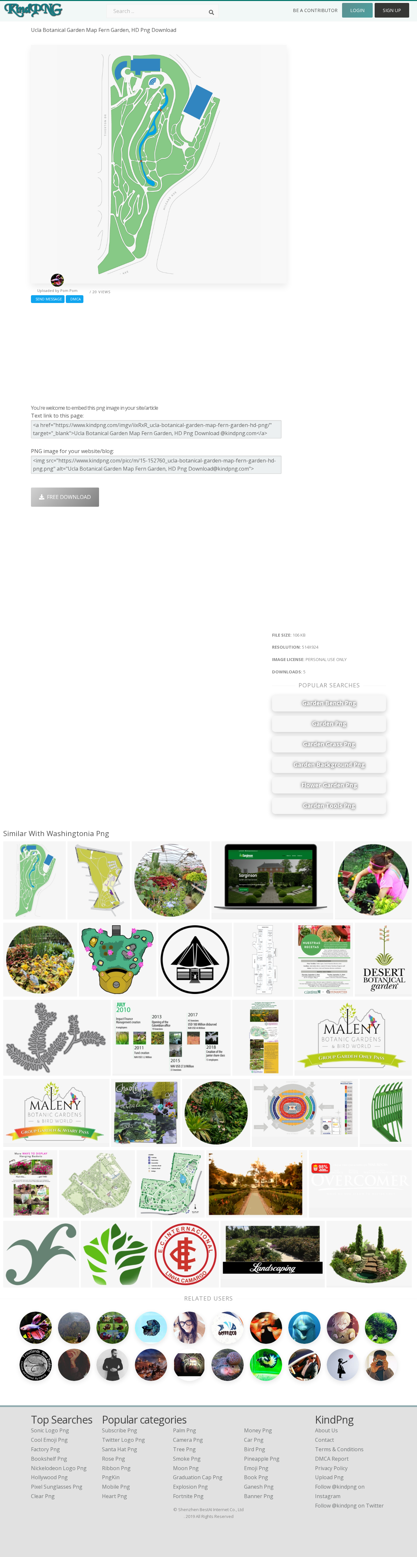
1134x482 (94, 1283)
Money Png (258, 1430)
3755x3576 (93, 992)
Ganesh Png (259, 1486)
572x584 (372, 1143)
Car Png (254, 1439)
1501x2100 (369, 992)
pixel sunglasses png (56, 1486)
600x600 (15, 992)
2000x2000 (172, 992)
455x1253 (247, 992)
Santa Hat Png (119, 1449)
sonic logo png (50, 1430)
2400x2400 (167, 1283)
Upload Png (329, 1477)
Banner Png (258, 1496)
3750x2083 (226, 915)
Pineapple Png (262, 1458)
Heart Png (114, 1496)
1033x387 (219, 1213)
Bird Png (254, 1449)
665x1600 (246, 1071)
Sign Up (392, 10)
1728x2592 (82, 915)
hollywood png (49, 1477)
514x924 (15, 915)
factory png (45, 1449)
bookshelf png (49, 1458)
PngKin (111, 1477)
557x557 (15, 1283)
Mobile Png (116, 1486)
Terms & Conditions (339, 1449)
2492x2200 (73, 1213)
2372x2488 (151, 1213)
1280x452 (322, 1213)
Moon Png (186, 1468)
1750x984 (265, 1143)
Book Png (256, 1477)
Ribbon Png (116, 1468)
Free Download (67, 497)
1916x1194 (127, 1071)
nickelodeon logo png (59, 1468)
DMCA (74, 298)
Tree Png (184, 1449)
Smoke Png (187, 1458)
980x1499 (17, 1213)
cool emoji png (49, 1439)
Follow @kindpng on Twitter (349, 1505)
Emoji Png (256, 1468)
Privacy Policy (331, 1468)
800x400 (339, 1283)
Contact (324, 1439)
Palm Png (184, 1430)
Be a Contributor (315, 10)
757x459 (307, 1071)
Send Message (48, 298)
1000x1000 (18, 1071)
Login (357, 10)
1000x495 (234, 1283)
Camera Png (188, 1439)
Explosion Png (190, 1486)
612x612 (347, 915)
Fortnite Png (188, 1496)
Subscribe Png (119, 1430)
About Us (326, 1430)
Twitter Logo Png (123, 1439)
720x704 (123, 1143)
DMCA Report (332, 1458)
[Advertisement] (159, 352)
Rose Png (113, 1458)
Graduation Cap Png (198, 1477)
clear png (43, 1496)
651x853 (306, 992)
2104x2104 (146, 915)
